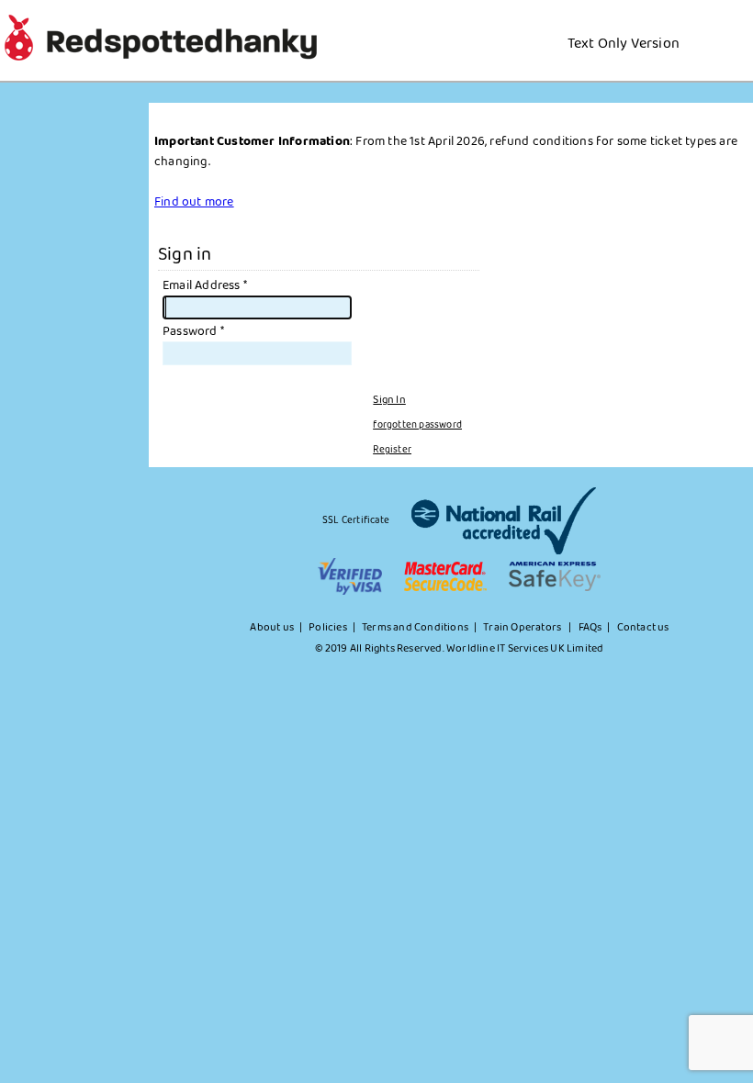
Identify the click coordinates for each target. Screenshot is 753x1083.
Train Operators (523, 628)
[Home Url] (692, 22)
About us (272, 628)
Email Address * (205, 285)
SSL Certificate (355, 521)
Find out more (194, 202)
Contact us (643, 628)
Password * (193, 331)
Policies (328, 628)
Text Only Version (624, 43)
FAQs (590, 628)
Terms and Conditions (415, 628)
